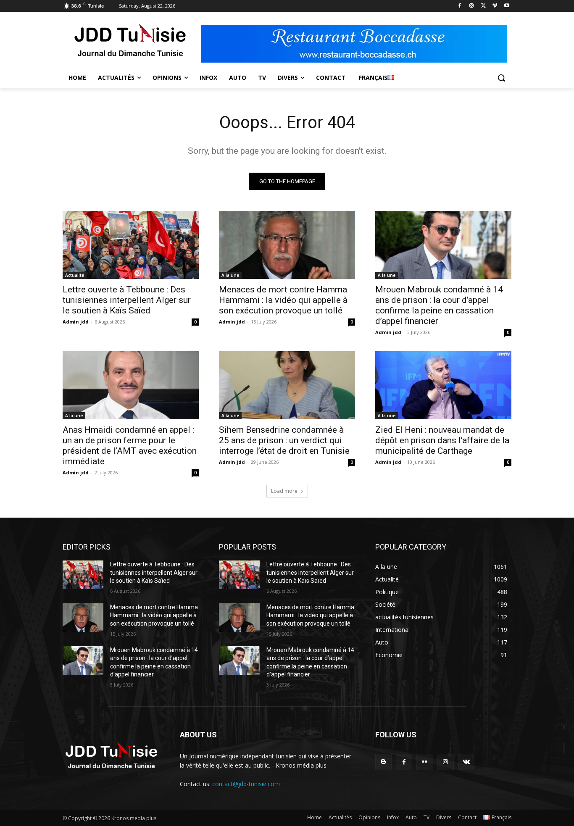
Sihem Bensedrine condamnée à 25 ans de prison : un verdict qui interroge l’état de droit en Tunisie (284, 440)
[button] (501, 78)
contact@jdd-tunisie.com (246, 784)
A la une (230, 275)
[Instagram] (472, 6)
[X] (483, 6)
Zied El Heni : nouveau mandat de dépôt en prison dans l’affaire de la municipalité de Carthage (442, 440)
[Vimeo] (495, 6)
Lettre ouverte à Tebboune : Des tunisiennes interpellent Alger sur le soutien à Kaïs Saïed (127, 300)
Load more (284, 491)
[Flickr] (424, 762)
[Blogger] (383, 762)
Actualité (74, 275)
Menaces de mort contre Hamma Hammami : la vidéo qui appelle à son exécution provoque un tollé (283, 300)
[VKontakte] (466, 762)
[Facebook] (460, 6)
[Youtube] (506, 6)
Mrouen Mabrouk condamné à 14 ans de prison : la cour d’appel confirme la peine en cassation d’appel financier (439, 305)
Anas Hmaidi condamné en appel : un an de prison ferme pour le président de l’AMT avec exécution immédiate (130, 445)
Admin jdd (76, 321)
